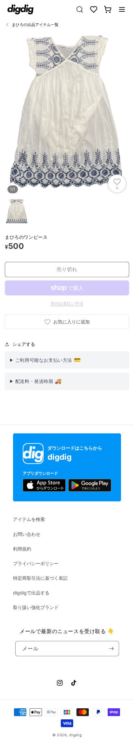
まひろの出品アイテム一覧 (35, 24)
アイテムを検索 (29, 519)
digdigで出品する (31, 592)
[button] (122, 9)
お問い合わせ (26, 534)
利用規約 (22, 548)
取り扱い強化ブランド (36, 607)
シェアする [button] (23, 344)
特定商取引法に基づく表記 (40, 578)
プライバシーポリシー (36, 563)
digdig (75, 735)
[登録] (111, 648)
